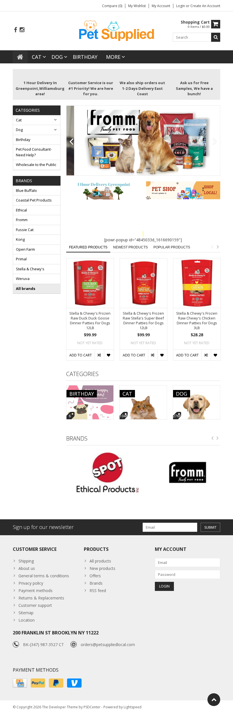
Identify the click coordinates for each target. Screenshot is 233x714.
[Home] (20, 57)
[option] (90, 312)
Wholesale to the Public (36, 164)
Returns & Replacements (41, 598)
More (113, 56)
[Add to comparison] (99, 355)
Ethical (21, 210)
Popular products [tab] (171, 247)
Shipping (26, 561)
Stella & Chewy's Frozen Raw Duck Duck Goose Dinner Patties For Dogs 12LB (90, 320)
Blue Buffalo (26, 190)
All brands (25, 288)
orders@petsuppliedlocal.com (108, 644)
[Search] (215, 37)
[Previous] (71, 141)
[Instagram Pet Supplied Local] (21, 30)
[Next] (215, 141)
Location (26, 620)
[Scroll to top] (213, 699)
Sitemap (26, 612)
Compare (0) (112, 5)
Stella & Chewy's (30, 268)
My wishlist (137, 5)
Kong (20, 239)
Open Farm (25, 249)
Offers (95, 575)
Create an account (205, 5)
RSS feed (98, 590)
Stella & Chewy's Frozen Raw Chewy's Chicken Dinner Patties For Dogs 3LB (196, 320)
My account (161, 5)
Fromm (22, 219)
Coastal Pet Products (34, 200)
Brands (96, 583)
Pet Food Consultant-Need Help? (34, 152)
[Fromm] (183, 473)
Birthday (85, 56)
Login (181, 5)
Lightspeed (133, 707)
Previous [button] (212, 247)
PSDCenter (92, 707)
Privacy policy (30, 583)
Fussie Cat (25, 229)
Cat (36, 56)
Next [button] (217, 247)
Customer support (35, 605)
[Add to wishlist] (108, 355)
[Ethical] (103, 473)
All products (100, 561)
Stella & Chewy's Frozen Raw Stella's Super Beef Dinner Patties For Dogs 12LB (143, 320)
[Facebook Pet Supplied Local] (15, 30)
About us (26, 568)
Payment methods (35, 590)
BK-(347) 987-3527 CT (43, 644)
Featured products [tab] (88, 247)
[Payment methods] (20, 683)
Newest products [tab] (130, 247)
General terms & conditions (43, 575)
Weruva (23, 278)
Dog (57, 56)
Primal (21, 258)
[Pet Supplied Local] (116, 30)
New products (102, 568)
